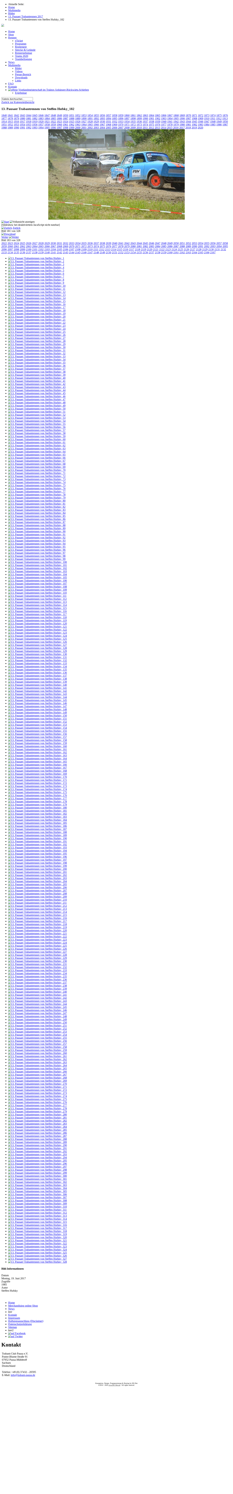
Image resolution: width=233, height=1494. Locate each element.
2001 (84, 127)
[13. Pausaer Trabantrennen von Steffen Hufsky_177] (37, 798)
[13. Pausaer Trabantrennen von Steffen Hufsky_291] (37, 1148)
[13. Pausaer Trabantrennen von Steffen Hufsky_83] (36, 509)
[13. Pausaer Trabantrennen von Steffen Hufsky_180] (37, 807)
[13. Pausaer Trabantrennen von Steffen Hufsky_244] (37, 1004)
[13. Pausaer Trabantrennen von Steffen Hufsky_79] (36, 497)
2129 (205, 249)
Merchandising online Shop (23, 1305)
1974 (145, 124)
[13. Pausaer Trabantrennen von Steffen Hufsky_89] (36, 528)
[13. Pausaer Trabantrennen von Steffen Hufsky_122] (37, 629)
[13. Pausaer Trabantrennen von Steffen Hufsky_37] (36, 368)
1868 (176, 115)
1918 (28, 121)
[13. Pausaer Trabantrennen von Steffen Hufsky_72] (36, 476)
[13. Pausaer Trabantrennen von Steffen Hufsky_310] (37, 1206)
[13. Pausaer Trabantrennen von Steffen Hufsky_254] (37, 1034)
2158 (157, 252)
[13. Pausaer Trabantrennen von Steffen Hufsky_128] (37, 648)
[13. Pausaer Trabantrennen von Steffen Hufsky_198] (37, 862)
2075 (102, 246)
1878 (10, 118)
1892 (96, 118)
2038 (102, 243)
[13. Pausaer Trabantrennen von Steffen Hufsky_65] (36, 454)
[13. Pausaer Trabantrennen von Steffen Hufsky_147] (37, 706)
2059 (4, 246)
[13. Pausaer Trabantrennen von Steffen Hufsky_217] (37, 921)
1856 (102, 115)
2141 (53, 252)
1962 (71, 124)
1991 (22, 127)
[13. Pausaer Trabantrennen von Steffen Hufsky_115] (37, 608)
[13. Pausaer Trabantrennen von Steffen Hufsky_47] (36, 399)
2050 (176, 243)
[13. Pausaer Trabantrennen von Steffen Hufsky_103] (37, 571)
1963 (78, 124)
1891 (90, 118)
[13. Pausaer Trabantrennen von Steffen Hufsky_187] (37, 829)
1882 (35, 118)
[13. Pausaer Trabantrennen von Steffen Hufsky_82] (36, 506)
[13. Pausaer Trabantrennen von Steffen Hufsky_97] (36, 552)
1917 (22, 121)
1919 (35, 121)
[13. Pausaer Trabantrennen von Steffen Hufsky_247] (37, 1013)
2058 (225, 243)
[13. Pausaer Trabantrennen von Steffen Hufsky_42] (36, 384)
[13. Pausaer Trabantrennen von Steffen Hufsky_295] (37, 1160)
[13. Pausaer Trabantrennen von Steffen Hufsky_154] (37, 727)
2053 (194, 243)
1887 (65, 118)
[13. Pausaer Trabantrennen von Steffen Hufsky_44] (36, 390)
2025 (22, 243)
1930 (102, 121)
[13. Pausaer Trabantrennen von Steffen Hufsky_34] (36, 359)
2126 (186, 249)
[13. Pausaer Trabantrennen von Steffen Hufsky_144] (37, 697)
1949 (219, 121)
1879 (16, 118)
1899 (139, 118)
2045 (145, 243)
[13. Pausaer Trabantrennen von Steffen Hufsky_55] (36, 424)
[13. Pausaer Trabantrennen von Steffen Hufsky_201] (37, 872)
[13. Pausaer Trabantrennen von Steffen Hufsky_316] (37, 1225)
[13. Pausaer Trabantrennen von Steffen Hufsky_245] (37, 1007)
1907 (188, 118)
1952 (10, 124)
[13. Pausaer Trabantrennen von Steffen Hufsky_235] (37, 976)
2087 (176, 246)
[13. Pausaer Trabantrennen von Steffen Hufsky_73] (36, 479)
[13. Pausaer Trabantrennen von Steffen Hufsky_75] (36, 485)
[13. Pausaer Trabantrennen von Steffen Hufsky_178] (37, 801)
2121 (155, 249)
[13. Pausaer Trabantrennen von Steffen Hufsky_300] (37, 1175)
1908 (194, 118)
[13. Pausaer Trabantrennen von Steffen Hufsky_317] (37, 1228)
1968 (108, 124)
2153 (127, 252)
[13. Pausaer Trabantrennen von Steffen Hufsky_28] (36, 341)
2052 (188, 243)
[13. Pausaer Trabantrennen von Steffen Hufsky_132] (37, 660)
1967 (102, 124)
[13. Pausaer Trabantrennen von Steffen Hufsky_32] (36, 353)
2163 (188, 252)
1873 (206, 115)
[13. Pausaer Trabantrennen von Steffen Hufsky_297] (37, 1166)
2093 (213, 246)
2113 (107, 249)
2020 (200, 127)
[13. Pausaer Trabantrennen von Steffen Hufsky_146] (37, 703)
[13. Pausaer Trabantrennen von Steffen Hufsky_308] (37, 1200)
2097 (10, 249)
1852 (78, 115)
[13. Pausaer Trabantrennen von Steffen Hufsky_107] (37, 583)
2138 (35, 252)
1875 (219, 115)
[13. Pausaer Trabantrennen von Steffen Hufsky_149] (37, 712)
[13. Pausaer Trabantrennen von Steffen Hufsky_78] (36, 494)
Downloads (21, 77)
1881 (28, 118)
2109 (84, 249)
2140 (47, 252)
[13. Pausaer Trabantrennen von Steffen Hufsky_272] (37, 1090)
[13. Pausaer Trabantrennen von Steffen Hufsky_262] (37, 1059)
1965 (90, 124)
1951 (4, 124)
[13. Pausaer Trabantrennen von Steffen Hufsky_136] (37, 672)
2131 (217, 249)
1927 (84, 121)
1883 (41, 118)
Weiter (4, 237)
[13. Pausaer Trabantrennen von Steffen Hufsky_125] (37, 638)
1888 (71, 118)
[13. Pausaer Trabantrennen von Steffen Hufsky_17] (36, 307)
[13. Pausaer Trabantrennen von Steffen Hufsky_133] (37, 663)
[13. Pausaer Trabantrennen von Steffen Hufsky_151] (37, 718)
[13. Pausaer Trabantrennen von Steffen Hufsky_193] (37, 847)
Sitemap (12, 1327)
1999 (71, 127)
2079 (127, 246)
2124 (174, 249)
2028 (41, 243)
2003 (96, 127)
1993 (35, 127)
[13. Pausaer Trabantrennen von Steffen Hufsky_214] (37, 912)
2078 (120, 246)
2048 (163, 243)
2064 (35, 246)
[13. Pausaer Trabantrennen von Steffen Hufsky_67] (36, 460)
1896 (120, 118)
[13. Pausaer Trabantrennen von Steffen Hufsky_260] (37, 1053)
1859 (120, 115)
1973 (139, 124)
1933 (120, 121)
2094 (219, 246)
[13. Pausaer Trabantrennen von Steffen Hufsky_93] (36, 540)
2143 (65, 252)
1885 (53, 118)
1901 (151, 118)
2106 (65, 249)
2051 (182, 243)
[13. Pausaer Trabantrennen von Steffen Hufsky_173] (37, 786)
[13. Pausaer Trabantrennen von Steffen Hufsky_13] (36, 295)
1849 (59, 115)
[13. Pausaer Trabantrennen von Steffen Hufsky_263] (37, 1062)
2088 (182, 246)
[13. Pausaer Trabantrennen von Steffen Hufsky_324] (37, 1249)
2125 (180, 249)
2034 (78, 243)
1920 (41, 121)
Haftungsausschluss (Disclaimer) (25, 1321)
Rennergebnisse (23, 52)
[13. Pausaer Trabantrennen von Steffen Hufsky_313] (37, 1215)
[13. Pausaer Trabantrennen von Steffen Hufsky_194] (37, 850)
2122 (162, 249)
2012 (151, 127)
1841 (10, 115)
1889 (78, 118)
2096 (4, 249)
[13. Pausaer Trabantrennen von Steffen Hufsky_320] (37, 1237)
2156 (145, 252)
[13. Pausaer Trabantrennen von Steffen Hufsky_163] (37, 755)
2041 (120, 243)
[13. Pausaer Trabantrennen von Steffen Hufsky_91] (36, 534)
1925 (71, 121)
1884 (47, 118)
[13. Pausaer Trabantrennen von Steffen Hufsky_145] (37, 700)
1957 (41, 124)
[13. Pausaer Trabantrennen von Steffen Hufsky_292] (37, 1151)
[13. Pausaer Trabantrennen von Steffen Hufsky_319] (37, 1234)
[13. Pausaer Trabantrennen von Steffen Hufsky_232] (37, 967)
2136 (22, 252)
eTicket (19, 40)
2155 (139, 252)
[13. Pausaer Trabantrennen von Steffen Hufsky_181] (37, 810)
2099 (22, 249)
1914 (4, 121)
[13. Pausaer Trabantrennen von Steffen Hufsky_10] (36, 285)
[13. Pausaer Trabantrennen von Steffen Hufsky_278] (37, 1108)
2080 (133, 246)
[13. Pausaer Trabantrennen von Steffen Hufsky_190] (37, 838)
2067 (53, 246)
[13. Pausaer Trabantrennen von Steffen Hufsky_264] (37, 1065)
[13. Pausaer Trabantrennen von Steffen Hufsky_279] (37, 1111)
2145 (78, 252)
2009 (133, 127)
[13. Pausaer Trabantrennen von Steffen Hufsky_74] (36, 482)
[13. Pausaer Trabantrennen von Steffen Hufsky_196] (37, 856)
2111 (95, 249)
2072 (84, 246)
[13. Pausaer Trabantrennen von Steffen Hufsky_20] (36, 316)
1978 (170, 124)
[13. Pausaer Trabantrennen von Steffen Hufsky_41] (36, 381)
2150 (108, 252)
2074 (96, 246)
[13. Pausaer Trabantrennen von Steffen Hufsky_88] (36, 525)
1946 (200, 121)
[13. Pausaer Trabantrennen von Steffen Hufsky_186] (37, 826)
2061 (16, 246)
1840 (4, 115)
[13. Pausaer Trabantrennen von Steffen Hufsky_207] (37, 890)
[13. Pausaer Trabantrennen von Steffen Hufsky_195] (37, 853)
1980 (182, 124)
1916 (16, 121)
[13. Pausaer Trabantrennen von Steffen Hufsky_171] (37, 780)
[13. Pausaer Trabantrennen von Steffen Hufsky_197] (37, 859)
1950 (225, 121)
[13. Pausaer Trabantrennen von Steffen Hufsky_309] (37, 1203)
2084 (157, 246)
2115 (119, 249)
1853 (84, 115)
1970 (120, 124)
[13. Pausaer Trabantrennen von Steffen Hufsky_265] (37, 1068)
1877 (4, 118)
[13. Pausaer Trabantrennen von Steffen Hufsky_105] (37, 577)
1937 (145, 121)
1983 (200, 124)
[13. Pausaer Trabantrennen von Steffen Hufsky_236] (37, 979)
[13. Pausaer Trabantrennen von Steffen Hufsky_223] (37, 939)
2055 (206, 243)
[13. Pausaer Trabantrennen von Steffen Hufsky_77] (36, 491)
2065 (41, 246)
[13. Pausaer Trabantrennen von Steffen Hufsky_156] (37, 734)
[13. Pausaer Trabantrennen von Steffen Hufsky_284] (37, 1126)
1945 (194, 121)
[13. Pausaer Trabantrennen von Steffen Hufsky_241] (37, 994)
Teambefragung (23, 59)
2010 (139, 127)
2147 (90, 252)
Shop (11, 34)
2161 (176, 252)
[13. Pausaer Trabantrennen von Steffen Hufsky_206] (37, 887)
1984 (206, 124)
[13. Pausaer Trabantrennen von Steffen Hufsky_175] (37, 792)
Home (11, 31)
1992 (28, 127)
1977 (163, 124)
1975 (151, 124)
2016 (176, 127)
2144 (71, 252)
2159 (163, 252)
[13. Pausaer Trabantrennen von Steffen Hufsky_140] (37, 684)
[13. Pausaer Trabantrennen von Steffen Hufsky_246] (37, 1010)
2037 (96, 243)
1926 (78, 121)
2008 (127, 127)
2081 (139, 246)
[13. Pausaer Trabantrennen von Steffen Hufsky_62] (36, 445)
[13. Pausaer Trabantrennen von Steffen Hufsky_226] (37, 948)
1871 (194, 115)
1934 (127, 121)
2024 (16, 243)
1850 (65, 115)
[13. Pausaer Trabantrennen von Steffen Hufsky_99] (36, 559)
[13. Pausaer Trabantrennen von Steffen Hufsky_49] (36, 405)
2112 (101, 249)
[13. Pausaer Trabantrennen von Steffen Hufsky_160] (37, 746)
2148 (96, 252)
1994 (41, 127)
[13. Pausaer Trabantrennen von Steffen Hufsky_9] (36, 282)
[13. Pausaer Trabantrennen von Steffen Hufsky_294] (37, 1157)
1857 (108, 115)
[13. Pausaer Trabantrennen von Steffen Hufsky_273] (37, 1093)
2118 (137, 249)
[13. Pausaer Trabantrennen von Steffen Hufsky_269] (37, 1080)
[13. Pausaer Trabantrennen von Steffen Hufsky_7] (36, 276)
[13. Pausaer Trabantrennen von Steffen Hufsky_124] (37, 635)
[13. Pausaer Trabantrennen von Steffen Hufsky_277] (37, 1105)
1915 (10, 121)
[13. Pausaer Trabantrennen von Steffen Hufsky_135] (37, 669)
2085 (163, 246)
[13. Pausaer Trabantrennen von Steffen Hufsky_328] (37, 1261)
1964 (84, 124)
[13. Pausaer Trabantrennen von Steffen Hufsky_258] (37, 1047)
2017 (182, 127)
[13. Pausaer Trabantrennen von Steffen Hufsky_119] (37, 620)
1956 (35, 124)
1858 (114, 115)
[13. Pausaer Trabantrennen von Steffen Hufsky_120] (37, 623)
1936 (139, 121)
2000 (78, 127)
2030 (53, 243)
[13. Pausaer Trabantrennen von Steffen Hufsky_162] (37, 752)
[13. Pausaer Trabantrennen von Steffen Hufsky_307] (37, 1197)
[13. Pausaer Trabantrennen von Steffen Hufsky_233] (37, 970)
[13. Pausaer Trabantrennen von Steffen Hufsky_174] (37, 789)
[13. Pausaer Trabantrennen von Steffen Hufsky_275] (37, 1099)
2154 (133, 252)
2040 (114, 243)
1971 (127, 124)
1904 (170, 118)
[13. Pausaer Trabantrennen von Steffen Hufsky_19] (36, 313)
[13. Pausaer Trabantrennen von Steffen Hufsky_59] (36, 436)
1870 (188, 115)
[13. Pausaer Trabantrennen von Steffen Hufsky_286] (37, 1132)
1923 (59, 121)
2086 (170, 246)
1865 (157, 115)
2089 (188, 246)
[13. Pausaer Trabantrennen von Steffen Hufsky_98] (36, 555)
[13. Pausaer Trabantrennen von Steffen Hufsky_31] (36, 350)
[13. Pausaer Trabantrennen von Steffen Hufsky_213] (37, 908)
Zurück (16, 227)
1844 (28, 115)
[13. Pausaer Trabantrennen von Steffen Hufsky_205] (37, 884)
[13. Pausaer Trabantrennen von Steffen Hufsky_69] (36, 466)
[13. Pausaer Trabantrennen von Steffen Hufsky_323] (37, 1246)
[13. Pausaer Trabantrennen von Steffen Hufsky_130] (37, 654)
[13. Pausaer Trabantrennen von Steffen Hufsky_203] (37, 878)
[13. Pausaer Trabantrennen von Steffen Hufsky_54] (36, 420)
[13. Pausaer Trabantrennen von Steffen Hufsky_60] (36, 439)
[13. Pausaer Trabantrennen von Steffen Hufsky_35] (36, 362)
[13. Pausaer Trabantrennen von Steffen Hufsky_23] (36, 325)
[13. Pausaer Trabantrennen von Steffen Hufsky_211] (37, 902)
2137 (28, 252)
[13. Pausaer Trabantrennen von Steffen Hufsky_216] (37, 918)
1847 (47, 115)
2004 (102, 127)
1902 (157, 118)
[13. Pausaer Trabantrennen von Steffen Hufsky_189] (37, 835)
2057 (219, 243)
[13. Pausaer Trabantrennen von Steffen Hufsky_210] (37, 899)
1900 (145, 118)
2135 (16, 252)
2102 (41, 249)
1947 (206, 121)
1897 (127, 118)
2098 (16, 249)
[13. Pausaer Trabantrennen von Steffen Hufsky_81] (36, 503)
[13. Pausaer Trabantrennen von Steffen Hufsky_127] (37, 645)
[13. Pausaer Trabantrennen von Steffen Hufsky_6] (36, 273)
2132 (223, 249)
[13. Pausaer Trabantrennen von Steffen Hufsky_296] (37, 1163)
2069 (65, 246)
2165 (200, 252)
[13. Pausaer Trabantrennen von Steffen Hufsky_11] (36, 288)
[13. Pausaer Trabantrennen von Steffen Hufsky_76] (36, 488)
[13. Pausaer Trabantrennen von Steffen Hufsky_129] (37, 651)
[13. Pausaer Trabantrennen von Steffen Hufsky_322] (37, 1243)
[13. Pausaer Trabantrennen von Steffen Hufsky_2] (36, 261)
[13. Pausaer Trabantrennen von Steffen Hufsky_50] (36, 408)
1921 (47, 121)
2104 (53, 249)
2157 (151, 252)
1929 (96, 121)
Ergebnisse (21, 92)
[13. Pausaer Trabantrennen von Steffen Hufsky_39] (36, 374)
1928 (90, 121)
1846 (41, 115)
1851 (71, 115)
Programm (20, 43)
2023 (10, 243)
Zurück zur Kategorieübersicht (17, 102)
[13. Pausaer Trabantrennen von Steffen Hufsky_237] (37, 982)
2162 (182, 252)
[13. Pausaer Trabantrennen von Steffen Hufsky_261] (37, 1056)
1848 (53, 115)
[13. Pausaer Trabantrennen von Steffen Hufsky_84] (36, 513)
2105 (59, 249)
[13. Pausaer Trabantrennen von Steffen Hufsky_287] (37, 1136)
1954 (22, 124)
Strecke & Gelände (25, 49)
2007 (120, 127)
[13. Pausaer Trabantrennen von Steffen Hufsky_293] (37, 1154)
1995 (47, 127)
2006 (114, 127)
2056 (213, 243)
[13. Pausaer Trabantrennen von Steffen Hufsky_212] (37, 905)
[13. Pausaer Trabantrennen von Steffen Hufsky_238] (37, 985)
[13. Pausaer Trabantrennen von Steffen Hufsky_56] (36, 427)
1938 (151, 121)
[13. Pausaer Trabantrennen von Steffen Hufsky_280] (37, 1114)
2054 (200, 243)
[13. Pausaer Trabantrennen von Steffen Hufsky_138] (37, 678)
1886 (59, 118)
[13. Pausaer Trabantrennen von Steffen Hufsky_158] (37, 740)
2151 (114, 252)
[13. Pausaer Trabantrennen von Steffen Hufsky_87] (36, 522)
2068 (59, 246)
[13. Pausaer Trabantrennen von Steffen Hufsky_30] (36, 347)
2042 (127, 243)
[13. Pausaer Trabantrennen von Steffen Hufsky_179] (37, 804)
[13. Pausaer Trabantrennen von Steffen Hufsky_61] (36, 442)
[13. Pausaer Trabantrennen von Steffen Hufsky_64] (36, 451)
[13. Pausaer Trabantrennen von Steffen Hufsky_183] (37, 816)
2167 (213, 252)
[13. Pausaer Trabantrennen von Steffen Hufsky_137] (37, 675)
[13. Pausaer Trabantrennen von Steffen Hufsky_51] (36, 411)
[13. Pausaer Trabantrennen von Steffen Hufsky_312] (37, 1212)
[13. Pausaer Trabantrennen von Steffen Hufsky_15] (36, 301)
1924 (65, 121)
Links (18, 80)
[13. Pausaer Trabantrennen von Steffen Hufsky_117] (37, 614)
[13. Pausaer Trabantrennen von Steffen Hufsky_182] (37, 813)
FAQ (11, 83)
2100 (28, 249)
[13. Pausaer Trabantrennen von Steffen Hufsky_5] (36, 270)
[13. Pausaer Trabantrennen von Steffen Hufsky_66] (36, 457)
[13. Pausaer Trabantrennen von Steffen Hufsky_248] (37, 1016)
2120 (149, 249)
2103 (47, 249)
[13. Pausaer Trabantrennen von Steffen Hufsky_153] (37, 724)
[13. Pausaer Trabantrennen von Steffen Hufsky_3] (36, 264)
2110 (90, 249)
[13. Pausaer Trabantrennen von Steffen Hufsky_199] (37, 865)
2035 (84, 243)
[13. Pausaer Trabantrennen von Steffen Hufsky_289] (37, 1142)
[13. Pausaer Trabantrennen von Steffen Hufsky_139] (37, 681)
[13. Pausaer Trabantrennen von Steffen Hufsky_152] (37, 721)
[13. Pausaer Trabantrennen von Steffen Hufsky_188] (37, 832)
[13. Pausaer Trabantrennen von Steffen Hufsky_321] (37, 1240)
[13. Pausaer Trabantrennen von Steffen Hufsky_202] (37, 875)
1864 (151, 115)
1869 (182, 115)
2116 (125, 249)
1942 (176, 121)
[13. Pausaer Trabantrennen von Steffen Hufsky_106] (37, 580)
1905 (176, 118)
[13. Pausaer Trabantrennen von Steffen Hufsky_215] (37, 915)
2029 (47, 243)
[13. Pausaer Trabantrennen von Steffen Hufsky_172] (37, 783)
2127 (192, 249)
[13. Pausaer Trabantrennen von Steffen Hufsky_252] (37, 1028)
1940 (163, 121)
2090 (194, 246)
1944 (188, 121)
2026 (28, 243)
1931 (108, 121)
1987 (225, 124)
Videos (19, 71)
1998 (65, 127)
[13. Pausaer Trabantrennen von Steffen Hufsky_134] (37, 666)
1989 (10, 127)
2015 (169, 127)
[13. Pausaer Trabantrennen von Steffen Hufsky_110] (37, 592)
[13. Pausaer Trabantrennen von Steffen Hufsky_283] (37, 1123)
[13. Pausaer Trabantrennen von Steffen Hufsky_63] (36, 448)
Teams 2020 (21, 56)
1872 (200, 115)
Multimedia (14, 65)
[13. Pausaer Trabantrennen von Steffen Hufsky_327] (37, 1258)
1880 (22, 118)
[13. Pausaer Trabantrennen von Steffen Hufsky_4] (36, 267)
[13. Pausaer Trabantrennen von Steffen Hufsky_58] (36, 433)
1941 (170, 121)
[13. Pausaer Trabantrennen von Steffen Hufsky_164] (37, 758)
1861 (133, 115)
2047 (157, 243)
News (11, 62)
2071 (78, 246)
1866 (163, 115)
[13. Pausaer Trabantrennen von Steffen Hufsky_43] (36, 387)
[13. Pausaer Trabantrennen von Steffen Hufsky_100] (37, 562)
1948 (213, 121)
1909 (200, 118)
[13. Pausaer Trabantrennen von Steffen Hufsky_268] (37, 1077)
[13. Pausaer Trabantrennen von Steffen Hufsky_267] (37, 1074)
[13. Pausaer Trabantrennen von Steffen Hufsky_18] (36, 310)
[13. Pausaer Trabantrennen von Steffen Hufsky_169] (37, 773)
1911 (212, 118)
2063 (28, 246)
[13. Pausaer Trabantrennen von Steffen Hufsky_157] (37, 737)
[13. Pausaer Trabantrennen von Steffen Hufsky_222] (37, 936)
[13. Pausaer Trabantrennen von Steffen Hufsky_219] (37, 927)
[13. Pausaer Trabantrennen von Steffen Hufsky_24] (36, 328)
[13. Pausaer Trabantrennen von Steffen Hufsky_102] (37, 568)
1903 (163, 118)
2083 (151, 246)
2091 (200, 246)
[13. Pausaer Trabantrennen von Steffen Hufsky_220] (37, 930)
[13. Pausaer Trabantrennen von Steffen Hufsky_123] (37, 632)
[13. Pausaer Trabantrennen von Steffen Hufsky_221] (37, 933)
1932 (114, 121)
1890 (84, 118)
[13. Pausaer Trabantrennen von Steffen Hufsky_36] (36, 365)
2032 (65, 243)
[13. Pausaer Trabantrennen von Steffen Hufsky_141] (37, 687)
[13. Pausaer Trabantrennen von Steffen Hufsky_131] (37, 657)
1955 (28, 124)
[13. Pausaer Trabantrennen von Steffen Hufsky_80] (36, 500)
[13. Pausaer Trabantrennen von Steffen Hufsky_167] (37, 767)
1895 (114, 118)
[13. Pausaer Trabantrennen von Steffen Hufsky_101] (37, 565)
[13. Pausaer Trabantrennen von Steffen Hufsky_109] (37, 589)
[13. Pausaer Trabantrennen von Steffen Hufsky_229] (37, 958)
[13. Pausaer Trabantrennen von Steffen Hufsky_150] (37, 715)
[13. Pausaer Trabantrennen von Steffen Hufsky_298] (37, 1169)
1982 (194, 124)
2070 (71, 246)
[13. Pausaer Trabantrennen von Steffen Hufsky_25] (36, 331)
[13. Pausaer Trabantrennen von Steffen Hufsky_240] (37, 991)
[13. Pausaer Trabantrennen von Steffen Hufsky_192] (37, 844)
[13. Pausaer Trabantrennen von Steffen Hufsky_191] (37, 841)
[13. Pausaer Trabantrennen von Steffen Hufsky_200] (37, 869)
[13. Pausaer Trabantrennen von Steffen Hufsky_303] (37, 1185)
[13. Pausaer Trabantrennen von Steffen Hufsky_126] (37, 641)
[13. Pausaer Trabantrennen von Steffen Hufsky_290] (37, 1145)
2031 (59, 243)
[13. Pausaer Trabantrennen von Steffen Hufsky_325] (37, 1252)
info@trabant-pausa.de (23, 1375)
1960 (59, 124)
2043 (133, 243)
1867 (170, 115)
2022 (4, 243)
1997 (59, 127)
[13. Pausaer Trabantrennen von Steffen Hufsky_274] (37, 1096)
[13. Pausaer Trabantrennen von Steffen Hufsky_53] (36, 417)
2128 (198, 249)
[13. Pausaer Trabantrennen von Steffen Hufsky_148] (37, 709)
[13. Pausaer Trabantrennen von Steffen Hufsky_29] (36, 344)
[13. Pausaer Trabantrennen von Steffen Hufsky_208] (37, 893)
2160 (170, 252)
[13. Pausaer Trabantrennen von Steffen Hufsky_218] (37, 924)
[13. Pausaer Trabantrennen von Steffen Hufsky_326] (37, 1255)
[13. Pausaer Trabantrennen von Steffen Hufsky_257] (37, 1043)
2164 (194, 252)
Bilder (18, 68)
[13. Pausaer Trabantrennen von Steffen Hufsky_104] (37, 574)
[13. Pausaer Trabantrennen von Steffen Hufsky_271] (37, 1086)
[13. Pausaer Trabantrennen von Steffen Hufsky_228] (37, 954)
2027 (35, 243)
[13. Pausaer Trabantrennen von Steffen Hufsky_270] (37, 1083)
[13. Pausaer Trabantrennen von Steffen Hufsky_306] (37, 1194)
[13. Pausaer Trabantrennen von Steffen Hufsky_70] (36, 470)
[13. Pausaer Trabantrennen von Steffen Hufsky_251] (37, 1025)
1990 (16, 127)
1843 (22, 115)
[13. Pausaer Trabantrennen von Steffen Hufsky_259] (37, 1050)
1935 (133, 121)
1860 (127, 115)
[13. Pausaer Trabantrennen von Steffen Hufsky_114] (37, 605)
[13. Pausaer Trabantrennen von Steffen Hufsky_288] (37, 1139)
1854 (90, 115)
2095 (225, 246)
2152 (120, 252)
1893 (102, 118)
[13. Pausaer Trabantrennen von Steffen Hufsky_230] (37, 961)
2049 (170, 243)
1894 (108, 118)
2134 (10, 252)
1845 (35, 115)
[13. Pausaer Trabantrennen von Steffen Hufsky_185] (37, 823)
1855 (96, 115)
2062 (22, 246)
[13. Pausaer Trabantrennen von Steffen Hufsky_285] (37, 1129)
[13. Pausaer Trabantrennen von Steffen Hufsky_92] (36, 537)
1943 (182, 121)
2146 (84, 252)
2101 (35, 249)
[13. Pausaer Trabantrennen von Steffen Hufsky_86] (36, 519)
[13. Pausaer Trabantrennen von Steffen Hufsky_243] (37, 1001)
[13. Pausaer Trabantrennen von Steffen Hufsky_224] (37, 942)
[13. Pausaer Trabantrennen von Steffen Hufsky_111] (37, 595)
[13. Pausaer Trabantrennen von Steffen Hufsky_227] (37, 951)
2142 (59, 252)
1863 (145, 115)
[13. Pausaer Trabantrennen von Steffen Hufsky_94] (36, 543)
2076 (108, 246)
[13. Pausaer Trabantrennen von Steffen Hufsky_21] (36, 319)
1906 (182, 118)
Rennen (12, 37)
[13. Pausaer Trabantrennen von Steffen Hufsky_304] (37, 1188)
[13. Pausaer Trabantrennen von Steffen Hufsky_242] (37, 997)
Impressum (14, 1318)
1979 (176, 124)
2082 (145, 246)
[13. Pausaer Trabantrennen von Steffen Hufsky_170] (37, 776)
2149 (102, 252)
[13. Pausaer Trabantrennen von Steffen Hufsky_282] (37, 1120)
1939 (157, 121)
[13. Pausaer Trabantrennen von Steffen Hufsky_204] (37, 881)
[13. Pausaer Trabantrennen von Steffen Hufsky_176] (37, 795)
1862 (139, 115)
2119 (143, 249)
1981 (188, 124)
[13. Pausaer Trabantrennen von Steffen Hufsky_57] (36, 430)
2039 (108, 243)
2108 (78, 249)
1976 (157, 124)
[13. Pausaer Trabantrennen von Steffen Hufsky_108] (37, 586)
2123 (168, 249)
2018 (188, 127)
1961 (65, 124)
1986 (219, 124)
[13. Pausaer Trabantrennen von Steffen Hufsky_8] (36, 279)
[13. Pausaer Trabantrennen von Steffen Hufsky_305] (37, 1191)
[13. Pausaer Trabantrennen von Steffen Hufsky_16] (36, 304)
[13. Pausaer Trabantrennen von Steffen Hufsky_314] (37, 1218)
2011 (145, 127)
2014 (163, 127)
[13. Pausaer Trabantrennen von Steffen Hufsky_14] (36, 298)
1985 (213, 124)
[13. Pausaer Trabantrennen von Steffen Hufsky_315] (37, 1222)
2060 (10, 246)
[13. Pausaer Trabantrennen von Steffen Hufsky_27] (36, 338)
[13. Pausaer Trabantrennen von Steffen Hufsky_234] (37, 973)
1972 (133, 124)
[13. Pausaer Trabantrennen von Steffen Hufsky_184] (37, 819)
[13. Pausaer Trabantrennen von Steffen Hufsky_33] (36, 356)
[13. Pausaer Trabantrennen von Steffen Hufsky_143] (37, 694)
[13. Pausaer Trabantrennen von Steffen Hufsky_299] (37, 1172)
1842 (16, 115)
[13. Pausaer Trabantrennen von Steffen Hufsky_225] (37, 945)
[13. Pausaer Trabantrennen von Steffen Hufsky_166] (37, 764)
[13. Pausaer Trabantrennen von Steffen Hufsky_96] (36, 549)
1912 (219, 118)
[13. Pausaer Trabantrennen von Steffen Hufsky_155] (37, 730)
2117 (131, 249)
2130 (211, 249)
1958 (47, 124)
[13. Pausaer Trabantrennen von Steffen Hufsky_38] (36, 371)
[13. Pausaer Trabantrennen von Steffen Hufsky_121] (37, 626)
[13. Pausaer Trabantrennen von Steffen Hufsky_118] (37, 617)
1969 (114, 124)
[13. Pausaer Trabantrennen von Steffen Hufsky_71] (36, 473)
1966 (96, 124)
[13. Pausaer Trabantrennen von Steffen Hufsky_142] (37, 691)
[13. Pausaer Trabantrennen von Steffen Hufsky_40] (36, 377)
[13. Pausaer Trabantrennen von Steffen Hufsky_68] (36, 463)
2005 (108, 127)
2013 (157, 127)
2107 (71, 249)
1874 (213, 115)
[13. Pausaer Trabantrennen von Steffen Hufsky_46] (36, 396)
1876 (225, 115)
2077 (114, 246)
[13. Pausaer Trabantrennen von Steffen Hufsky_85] (36, 516)
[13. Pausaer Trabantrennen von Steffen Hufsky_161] (37, 749)
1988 (4, 127)
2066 (47, 246)
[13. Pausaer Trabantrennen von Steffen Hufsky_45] (36, 393)
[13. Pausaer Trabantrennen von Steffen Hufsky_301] (37, 1179)
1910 (206, 118)
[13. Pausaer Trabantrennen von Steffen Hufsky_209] (37, 896)
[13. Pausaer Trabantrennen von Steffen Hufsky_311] (37, 1209)
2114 (113, 249)
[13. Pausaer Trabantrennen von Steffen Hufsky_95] (36, 546)
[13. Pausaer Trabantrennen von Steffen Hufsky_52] (36, 414)
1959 (53, 124)
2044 (139, 243)
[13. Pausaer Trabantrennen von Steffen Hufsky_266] (37, 1071)
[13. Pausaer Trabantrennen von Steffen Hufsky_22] (36, 322)
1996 (53, 127)
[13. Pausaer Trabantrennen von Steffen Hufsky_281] (37, 1117)
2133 (4, 252)
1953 (16, 124)
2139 (41, 252)
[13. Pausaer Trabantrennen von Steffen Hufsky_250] (37, 1022)
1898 (133, 118)
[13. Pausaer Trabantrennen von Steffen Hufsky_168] (37, 770)
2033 (71, 243)
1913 (225, 118)
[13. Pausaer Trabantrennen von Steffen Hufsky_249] (37, 1019)
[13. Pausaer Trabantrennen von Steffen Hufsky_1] (36, 258)
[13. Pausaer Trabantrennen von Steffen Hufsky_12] (36, 292)
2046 (151, 243)
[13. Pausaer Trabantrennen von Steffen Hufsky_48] (36, 402)
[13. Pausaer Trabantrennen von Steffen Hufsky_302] (37, 1182)
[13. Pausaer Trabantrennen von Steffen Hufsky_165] (37, 761)
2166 (206, 252)
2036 (90, 243)
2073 (90, 246)
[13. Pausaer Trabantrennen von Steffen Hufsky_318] (37, 1231)
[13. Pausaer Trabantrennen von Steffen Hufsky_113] (37, 602)
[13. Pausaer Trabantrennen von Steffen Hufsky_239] (37, 988)
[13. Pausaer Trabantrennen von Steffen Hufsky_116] (37, 611)
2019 (194, 127)
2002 (90, 127)
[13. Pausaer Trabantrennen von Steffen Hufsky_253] (37, 1031)
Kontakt (12, 86)
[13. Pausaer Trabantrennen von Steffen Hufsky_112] (37, 598)
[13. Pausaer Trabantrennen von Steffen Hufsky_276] (37, 1102)
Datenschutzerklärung (20, 1324)
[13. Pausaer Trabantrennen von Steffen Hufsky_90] (36, 531)
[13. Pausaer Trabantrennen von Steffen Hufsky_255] (37, 1037)
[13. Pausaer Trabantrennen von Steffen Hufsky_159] (37, 743)
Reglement (21, 46)
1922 (53, 121)
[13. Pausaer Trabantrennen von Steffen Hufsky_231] (37, 964)
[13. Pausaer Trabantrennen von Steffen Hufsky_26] (36, 335)
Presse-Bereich (23, 74)
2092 (206, 246)
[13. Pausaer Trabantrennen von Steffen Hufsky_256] (37, 1040)
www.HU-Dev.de (114, 1385)
